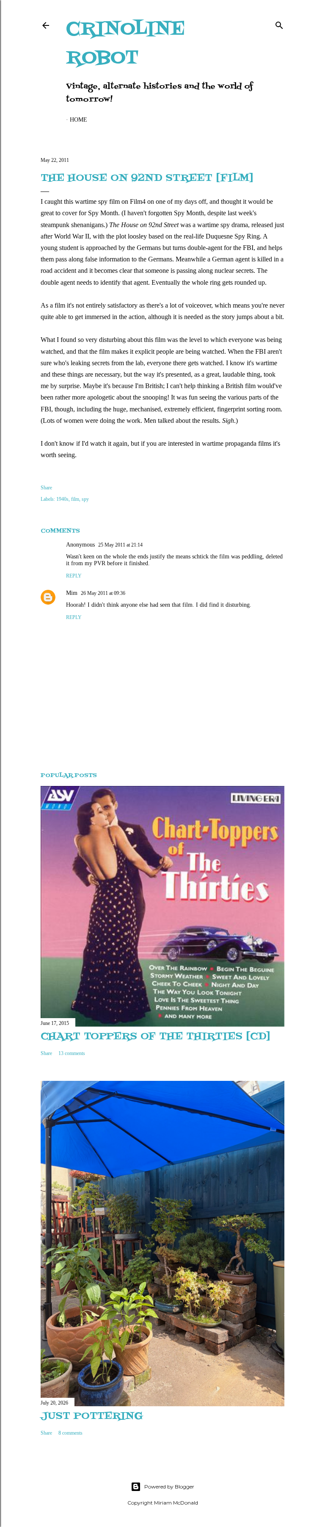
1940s (62, 499)
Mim (71, 593)
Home (78, 120)
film (75, 499)
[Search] (279, 23)
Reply (74, 576)
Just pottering (92, 1416)
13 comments (71, 1053)
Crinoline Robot (125, 43)
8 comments (70, 1433)
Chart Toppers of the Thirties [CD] (155, 1036)
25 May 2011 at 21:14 (120, 545)
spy (85, 499)
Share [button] (46, 488)
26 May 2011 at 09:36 (103, 593)
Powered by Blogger (169, 1486)
